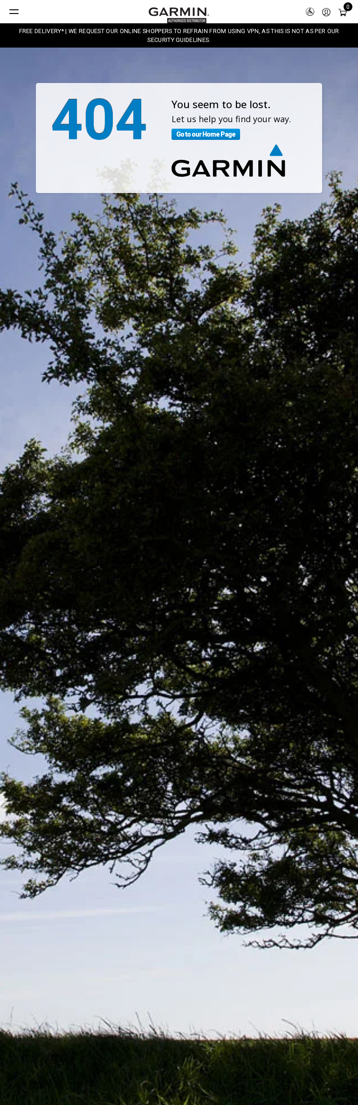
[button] (326, 11)
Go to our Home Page (205, 134)
